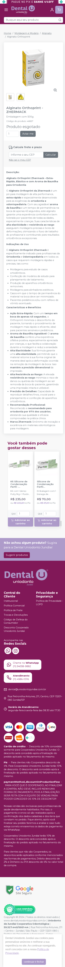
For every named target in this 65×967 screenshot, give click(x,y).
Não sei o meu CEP (20, 160)
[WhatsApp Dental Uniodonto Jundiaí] (8, 650)
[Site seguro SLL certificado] (19, 890)
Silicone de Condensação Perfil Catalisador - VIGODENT (45, 484)
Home (7, 33)
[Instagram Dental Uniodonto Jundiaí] (16, 650)
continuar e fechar (34, 961)
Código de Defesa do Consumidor (16, 621)
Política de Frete (13, 610)
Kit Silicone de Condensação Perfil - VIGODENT (18, 484)
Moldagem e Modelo (27, 33)
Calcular (50, 154)
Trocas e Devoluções (16, 614)
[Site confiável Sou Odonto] (19, 910)
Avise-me (28, 133)
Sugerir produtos (17, 555)
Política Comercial (14, 605)
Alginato (47, 33)
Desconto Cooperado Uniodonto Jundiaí (16, 629)
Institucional (11, 601)
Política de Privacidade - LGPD (49, 603)
